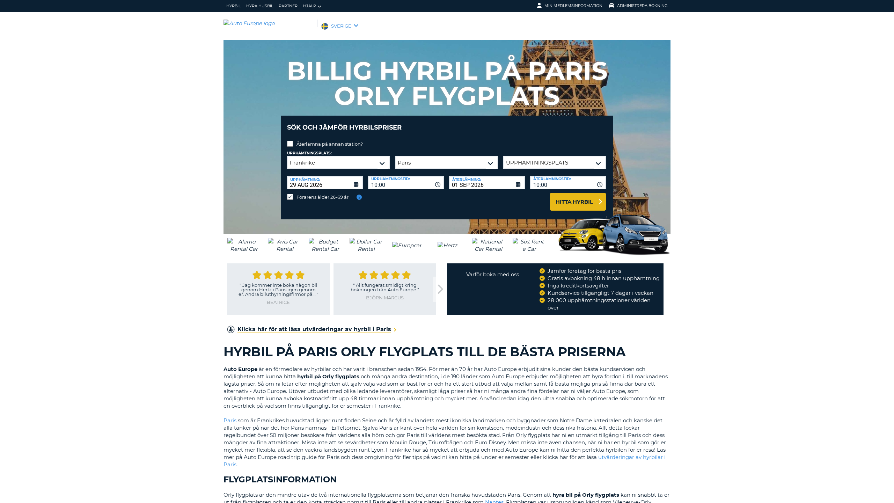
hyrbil (233, 5)
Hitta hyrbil (574, 201)
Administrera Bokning (642, 5)
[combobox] (406, 183)
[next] (440, 289)
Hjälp (309, 5)
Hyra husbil (259, 5)
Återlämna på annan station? (329, 144)
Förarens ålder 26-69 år (322, 197)
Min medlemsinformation (573, 5)
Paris (231, 420)
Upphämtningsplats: (309, 153)
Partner (288, 5)
